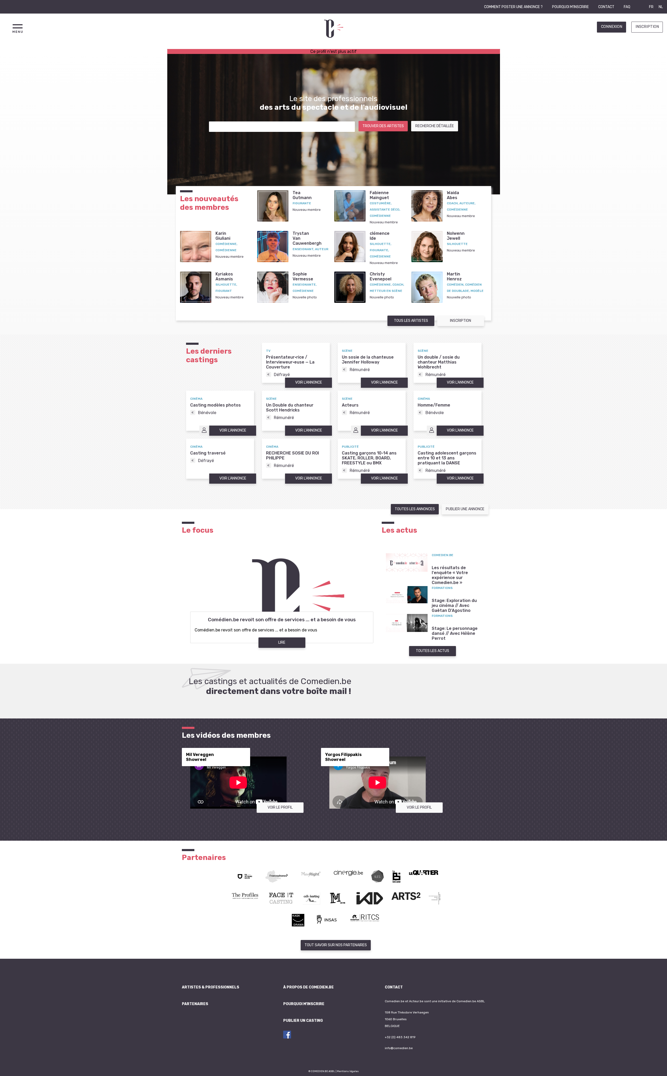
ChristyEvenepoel (380, 276)
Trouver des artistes (383, 126)
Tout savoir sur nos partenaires (336, 945)
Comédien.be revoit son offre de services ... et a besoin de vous (282, 620)
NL (661, 7)
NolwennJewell (456, 236)
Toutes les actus (432, 651)
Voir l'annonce (308, 382)
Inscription (647, 26)
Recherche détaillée (434, 126)
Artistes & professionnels (210, 987)
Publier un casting (303, 1020)
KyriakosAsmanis (224, 276)
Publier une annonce (465, 509)
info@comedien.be (399, 1048)
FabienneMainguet (379, 195)
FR (651, 7)
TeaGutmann (302, 195)
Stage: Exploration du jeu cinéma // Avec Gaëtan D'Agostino (454, 605)
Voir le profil (280, 807)
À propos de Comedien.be (308, 987)
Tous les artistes (411, 320)
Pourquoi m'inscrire (570, 7)
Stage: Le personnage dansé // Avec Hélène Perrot (455, 633)
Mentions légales (348, 1071)
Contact (606, 7)
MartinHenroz (454, 276)
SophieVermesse (303, 276)
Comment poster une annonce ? (513, 7)
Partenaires (195, 1004)
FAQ (627, 7)
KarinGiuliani (222, 236)
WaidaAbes (453, 195)
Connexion (611, 26)
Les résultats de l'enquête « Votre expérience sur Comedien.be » (450, 575)
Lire (281, 642)
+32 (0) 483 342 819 (400, 1037)
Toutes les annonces (415, 509)
